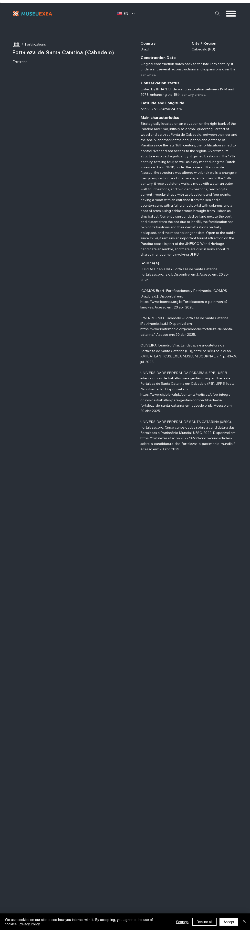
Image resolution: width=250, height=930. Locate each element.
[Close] (244, 921)
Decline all (204, 921)
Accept (229, 921)
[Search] (217, 14)
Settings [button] (182, 921)
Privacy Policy (29, 923)
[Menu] (231, 14)
